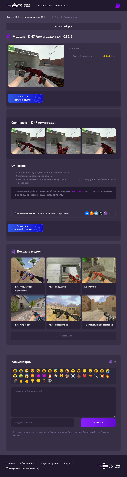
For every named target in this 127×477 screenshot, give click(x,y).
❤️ (85, 376)
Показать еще (65, 336)
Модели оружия (50, 463)
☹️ (96, 371)
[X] (101, 213)
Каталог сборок (64, 26)
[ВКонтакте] (87, 213)
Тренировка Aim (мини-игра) (22, 468)
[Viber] (105, 213)
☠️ (73, 376)
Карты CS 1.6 (71, 463)
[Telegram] (96, 213)
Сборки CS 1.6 (28, 463)
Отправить (98, 423)
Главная (10, 463)
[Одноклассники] (92, 213)
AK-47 (83, 48)
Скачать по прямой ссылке (23, 98)
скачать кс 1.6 (78, 191)
